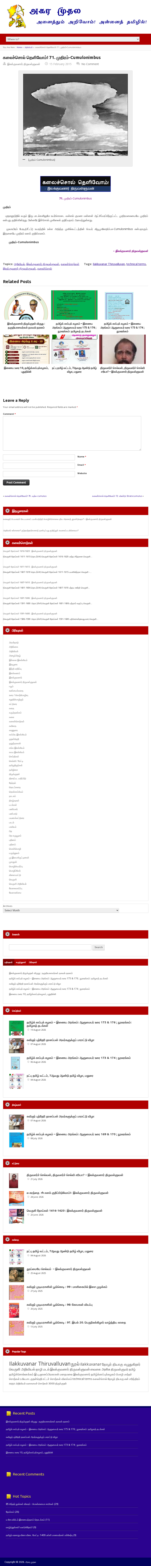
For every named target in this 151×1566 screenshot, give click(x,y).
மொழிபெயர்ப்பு (16, 866)
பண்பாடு (13, 813)
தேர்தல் (12, 783)
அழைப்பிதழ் (15, 655)
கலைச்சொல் (44, 268)
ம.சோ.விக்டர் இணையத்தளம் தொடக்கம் (25, 1519)
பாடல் (11, 822)
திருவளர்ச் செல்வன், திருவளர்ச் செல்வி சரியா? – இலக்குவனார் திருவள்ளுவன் (75, 1175)
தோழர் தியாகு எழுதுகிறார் (121, 1364)
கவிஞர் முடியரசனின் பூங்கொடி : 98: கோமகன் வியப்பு (60, 1304)
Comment (9, 413)
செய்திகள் (14, 756)
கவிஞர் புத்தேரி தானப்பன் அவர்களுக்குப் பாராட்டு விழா (35, 983)
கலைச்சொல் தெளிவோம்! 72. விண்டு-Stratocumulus (117, 495)
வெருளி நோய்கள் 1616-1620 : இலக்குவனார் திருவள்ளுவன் (30, 551)
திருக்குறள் (14, 774)
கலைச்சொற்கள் (70, 264)
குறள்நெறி (14, 739)
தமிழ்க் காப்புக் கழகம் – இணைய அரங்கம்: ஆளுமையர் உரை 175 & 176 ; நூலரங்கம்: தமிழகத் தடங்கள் (74, 327)
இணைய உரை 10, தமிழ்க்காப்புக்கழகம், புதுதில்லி (32, 994)
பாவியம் (13, 826)
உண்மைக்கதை (16, 690)
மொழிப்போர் (15, 870)
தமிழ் (132, 1369)
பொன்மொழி (15, 848)
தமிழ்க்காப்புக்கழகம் (103, 1374)
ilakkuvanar (90, 1364)
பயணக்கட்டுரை (16, 818)
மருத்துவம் (14, 853)
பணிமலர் (13, 809)
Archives (7, 905)
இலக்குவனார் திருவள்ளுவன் (23, 64)
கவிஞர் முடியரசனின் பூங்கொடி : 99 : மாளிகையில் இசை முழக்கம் (67, 1286)
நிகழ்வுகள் (14, 800)
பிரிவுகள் (33, 962)
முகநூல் (13, 862)
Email (81, 464)
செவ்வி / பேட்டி (16, 761)
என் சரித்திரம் (132, 1379)
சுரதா (12, 1383)
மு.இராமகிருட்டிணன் (19, 857)
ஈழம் (11, 686)
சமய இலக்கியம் (16, 752)
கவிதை (12, 726)
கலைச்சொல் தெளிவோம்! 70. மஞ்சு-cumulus (25, 495)
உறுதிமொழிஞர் (16, 699)
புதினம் (12, 840)
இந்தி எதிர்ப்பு (15, 668)
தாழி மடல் (43, 1369)
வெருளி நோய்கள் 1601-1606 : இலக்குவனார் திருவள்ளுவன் (30, 598)
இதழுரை (13, 664)
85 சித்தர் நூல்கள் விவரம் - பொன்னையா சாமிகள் (29, 1504)
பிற (10, 831)
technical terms (136, 264)
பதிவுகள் (9, 962)
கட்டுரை (13, 704)
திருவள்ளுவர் (119, 1369)
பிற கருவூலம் (15, 835)
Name (81, 456)
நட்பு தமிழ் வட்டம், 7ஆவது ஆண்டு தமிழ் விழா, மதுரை (60, 1075)
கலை (11, 717)
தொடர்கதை (15, 787)
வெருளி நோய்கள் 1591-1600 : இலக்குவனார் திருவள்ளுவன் (30, 613)
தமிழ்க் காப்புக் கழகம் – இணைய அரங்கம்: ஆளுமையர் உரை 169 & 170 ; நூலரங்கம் (79, 1134)
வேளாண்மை (15, 892)
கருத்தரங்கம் (15, 712)
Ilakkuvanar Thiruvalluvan (109, 264)
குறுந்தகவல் (15, 743)
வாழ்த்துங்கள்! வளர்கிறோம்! (19, 1527)
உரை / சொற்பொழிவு (18, 695)
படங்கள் (13, 805)
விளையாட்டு (15, 875)
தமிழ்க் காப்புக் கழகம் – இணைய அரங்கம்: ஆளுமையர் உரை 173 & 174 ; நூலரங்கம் (122, 327)
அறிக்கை (13, 646)
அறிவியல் (29, 47)
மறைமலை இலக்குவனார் (75, 1374)
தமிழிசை (13, 769)
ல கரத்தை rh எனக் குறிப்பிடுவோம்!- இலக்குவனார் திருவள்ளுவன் (68, 1192)
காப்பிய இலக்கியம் (18, 734)
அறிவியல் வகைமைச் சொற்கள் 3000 (35, 1383)
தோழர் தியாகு (116, 1379)
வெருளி (13, 879)
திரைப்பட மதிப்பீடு (17, 778)
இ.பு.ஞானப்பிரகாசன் (46, 1374)
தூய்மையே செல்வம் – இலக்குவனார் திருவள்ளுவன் (59, 1269)
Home (19, 47)
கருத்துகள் (21, 962)
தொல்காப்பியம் (16, 791)
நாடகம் (12, 796)
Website (82, 473)
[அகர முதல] (75, 27)
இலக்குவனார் (15, 677)
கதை (11, 708)
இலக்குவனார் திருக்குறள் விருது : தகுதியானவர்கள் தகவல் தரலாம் (41, 973)
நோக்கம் (10, 1511)
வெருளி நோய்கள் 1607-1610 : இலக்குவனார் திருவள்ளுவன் (30, 582)
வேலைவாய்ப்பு (15, 888)
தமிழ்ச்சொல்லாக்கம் (21, 1374)
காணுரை (13, 730)
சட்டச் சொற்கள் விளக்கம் (57, 1379)
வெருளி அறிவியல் (18, 883)
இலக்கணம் (14, 673)
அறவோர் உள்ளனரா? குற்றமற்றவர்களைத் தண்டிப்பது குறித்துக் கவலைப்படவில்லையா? (40, 530)
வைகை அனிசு (100, 1369)
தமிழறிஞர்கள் (16, 765)
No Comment (90, 64)
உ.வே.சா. (25, 1379)
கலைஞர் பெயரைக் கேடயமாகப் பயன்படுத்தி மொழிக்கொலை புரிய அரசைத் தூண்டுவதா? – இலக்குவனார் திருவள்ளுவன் (57, 519)
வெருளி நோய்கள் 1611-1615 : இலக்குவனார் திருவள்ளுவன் (30, 567)
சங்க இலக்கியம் (17, 748)
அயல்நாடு (14, 642)
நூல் (75, 1364)
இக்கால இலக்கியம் (18, 660)
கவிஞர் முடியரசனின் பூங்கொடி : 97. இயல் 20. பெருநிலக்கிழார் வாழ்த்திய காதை (76, 1322)
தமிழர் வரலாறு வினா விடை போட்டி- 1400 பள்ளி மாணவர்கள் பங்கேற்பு (39, 1535)
